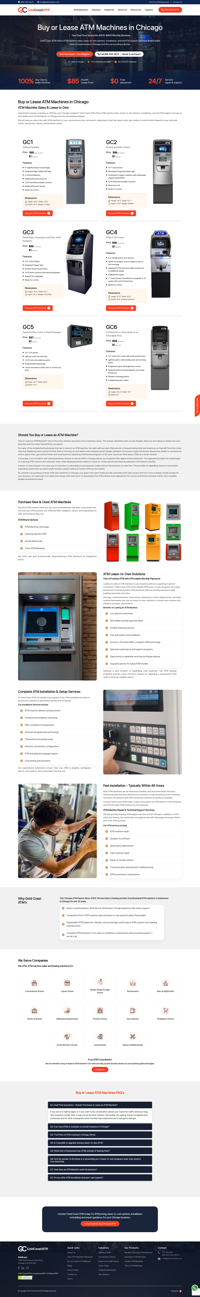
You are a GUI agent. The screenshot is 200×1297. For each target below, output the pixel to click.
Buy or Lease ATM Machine (79, 1261)
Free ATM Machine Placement (80, 1257)
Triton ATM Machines (133, 1266)
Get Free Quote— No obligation (74, 54)
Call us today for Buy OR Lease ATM (100, 1224)
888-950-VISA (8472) (171, 1255)
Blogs (69, 1266)
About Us (71, 1252)
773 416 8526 (167, 1252)
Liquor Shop (103, 1266)
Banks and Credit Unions (108, 1261)
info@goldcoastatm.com (49, 2)
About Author (73, 1270)
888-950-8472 (27, 2)
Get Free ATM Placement (159, 2)
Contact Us (177, 2)
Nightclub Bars (104, 1252)
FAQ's (70, 1279)
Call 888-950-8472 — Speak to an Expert (120, 54)
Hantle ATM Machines (133, 1261)
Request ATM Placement (36, 213)
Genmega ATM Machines (135, 1257)
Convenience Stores (107, 1257)
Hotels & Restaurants (107, 1270)
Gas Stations (103, 1274)
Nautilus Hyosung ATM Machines (138, 1252)
